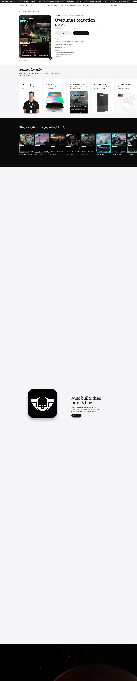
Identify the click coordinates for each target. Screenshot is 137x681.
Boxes (55, 5)
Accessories (73, 5)
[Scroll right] (134, 97)
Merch (79, 5)
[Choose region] (116, 5)
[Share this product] (116, 11)
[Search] (104, 5)
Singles (61, 5)
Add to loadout (81, 33)
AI (83, 5)
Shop (20, 11)
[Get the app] (42, 405)
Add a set (99, 33)
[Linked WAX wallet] (111, 5)
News (88, 5)
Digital (66, 5)
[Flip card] (50, 58)
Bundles (50, 5)
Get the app (76, 415)
